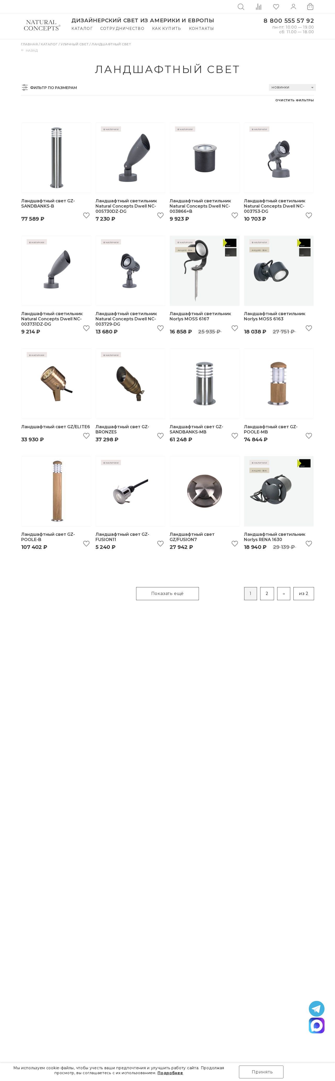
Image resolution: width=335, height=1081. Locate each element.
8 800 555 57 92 (289, 21)
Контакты (201, 28)
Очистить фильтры (294, 100)
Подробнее (170, 1073)
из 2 (304, 593)
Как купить (166, 28)
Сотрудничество (122, 28)
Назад (32, 50)
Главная (30, 44)
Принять (262, 1071)
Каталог (82, 28)
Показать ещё (167, 593)
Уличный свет (75, 44)
